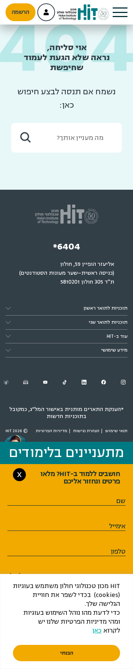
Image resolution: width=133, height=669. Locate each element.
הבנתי (66, 653)
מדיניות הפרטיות (51, 431)
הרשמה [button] (20, 12)
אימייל (117, 526)
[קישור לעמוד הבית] (83, 12)
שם (121, 501)
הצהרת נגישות (86, 431)
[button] (120, 12)
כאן (97, 630)
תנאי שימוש (116, 431)
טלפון (118, 551)
